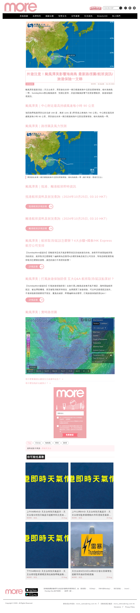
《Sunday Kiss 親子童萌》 (53, 591)
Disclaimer (117, 607)
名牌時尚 (37, 16)
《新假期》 (83, 588)
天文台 (38, 443)
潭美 (57, 443)
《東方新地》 (117, 588)
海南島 (48, 443)
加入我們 (116, 16)
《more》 (126, 588)
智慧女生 (62, 16)
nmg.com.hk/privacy (66, 421)
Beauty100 (102, 16)
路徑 (65, 443)
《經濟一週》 (68, 591)
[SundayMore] (20, 7)
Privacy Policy (130, 607)
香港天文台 (46, 448)
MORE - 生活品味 (97, 84)
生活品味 (30, 84)
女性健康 (75, 16)
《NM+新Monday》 (104, 588)
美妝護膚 (24, 16)
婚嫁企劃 (50, 16)
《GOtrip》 (92, 588)
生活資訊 (88, 16)
